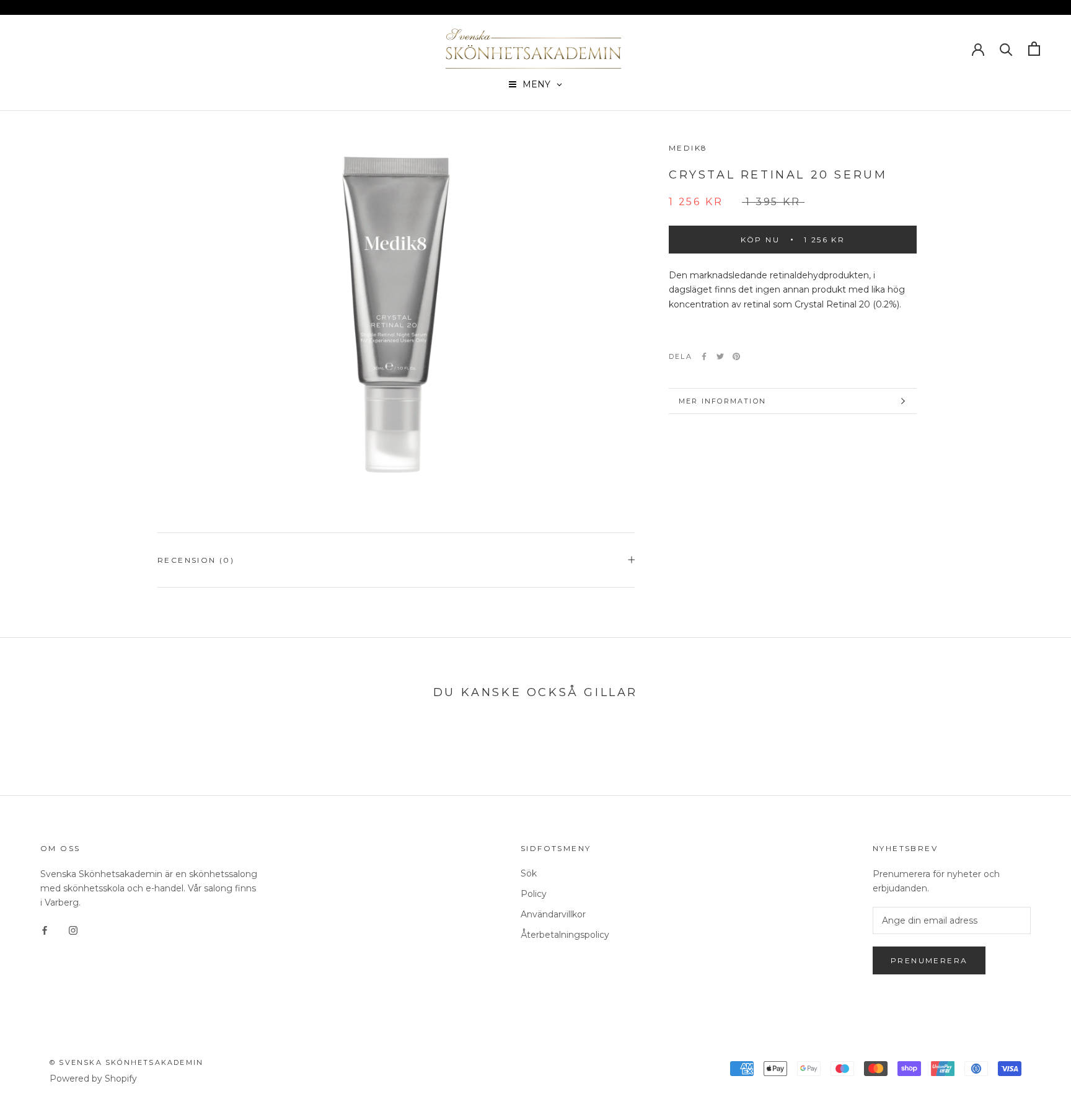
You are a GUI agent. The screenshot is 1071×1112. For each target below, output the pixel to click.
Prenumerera (929, 960)
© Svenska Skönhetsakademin (126, 1062)
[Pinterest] (736, 356)
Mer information (722, 401)
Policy (534, 893)
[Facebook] (704, 356)
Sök (529, 873)
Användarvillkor (553, 914)
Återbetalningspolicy (565, 934)
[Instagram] (73, 929)
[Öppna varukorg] (1034, 49)
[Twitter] (720, 356)
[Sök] (1006, 48)
